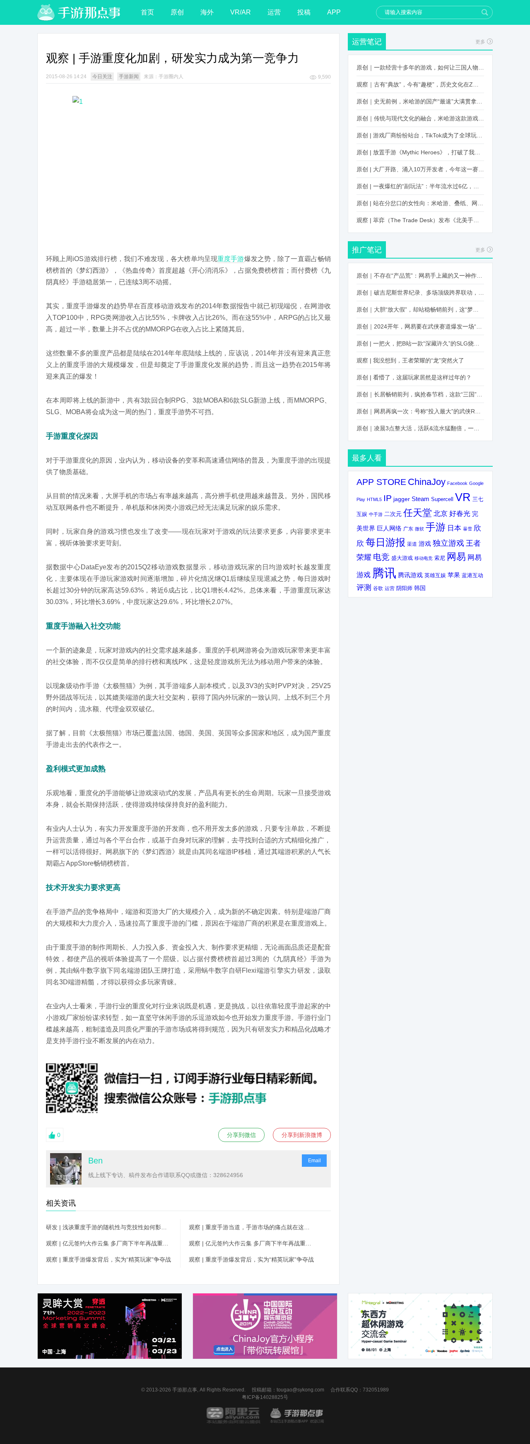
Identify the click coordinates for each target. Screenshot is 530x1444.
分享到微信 (241, 1135)
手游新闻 (129, 76)
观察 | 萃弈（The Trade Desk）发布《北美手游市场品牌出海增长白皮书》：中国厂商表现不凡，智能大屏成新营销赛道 (420, 220)
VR (463, 497)
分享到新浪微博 (302, 1135)
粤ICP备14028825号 (265, 1397)
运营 (274, 12)
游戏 (425, 543)
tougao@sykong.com (300, 1390)
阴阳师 (404, 588)
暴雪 (467, 528)
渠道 (412, 544)
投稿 (304, 12)
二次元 (393, 514)
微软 (419, 528)
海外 (207, 12)
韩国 (420, 588)
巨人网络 (389, 528)
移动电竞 (423, 558)
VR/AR (240, 12)
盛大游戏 (402, 558)
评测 (364, 587)
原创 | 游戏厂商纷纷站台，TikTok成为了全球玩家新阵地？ (420, 135)
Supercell (442, 499)
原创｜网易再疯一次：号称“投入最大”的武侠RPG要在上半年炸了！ (420, 411)
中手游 (376, 514)
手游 (436, 527)
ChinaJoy (427, 482)
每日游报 (385, 542)
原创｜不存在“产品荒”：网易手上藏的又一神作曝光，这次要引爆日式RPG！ (420, 275)
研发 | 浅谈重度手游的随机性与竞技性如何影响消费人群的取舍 (109, 1227)
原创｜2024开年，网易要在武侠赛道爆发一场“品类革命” (420, 326)
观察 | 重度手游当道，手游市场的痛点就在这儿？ (252, 1227)
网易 (456, 556)
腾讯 (384, 573)
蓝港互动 (472, 575)
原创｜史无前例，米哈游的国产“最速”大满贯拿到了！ (420, 101)
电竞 (381, 556)
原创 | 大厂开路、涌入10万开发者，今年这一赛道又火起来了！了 (420, 169)
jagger (401, 499)
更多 (480, 42)
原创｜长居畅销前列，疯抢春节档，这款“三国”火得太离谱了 (420, 394)
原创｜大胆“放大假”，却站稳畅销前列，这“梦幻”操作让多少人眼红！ (420, 309)
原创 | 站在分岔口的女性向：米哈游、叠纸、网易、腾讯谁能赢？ (420, 203)
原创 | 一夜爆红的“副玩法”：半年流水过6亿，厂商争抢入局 (420, 186)
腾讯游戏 (410, 574)
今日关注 (102, 76)
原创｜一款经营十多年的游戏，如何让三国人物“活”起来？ (420, 67)
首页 (147, 12)
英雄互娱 (435, 575)
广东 (408, 528)
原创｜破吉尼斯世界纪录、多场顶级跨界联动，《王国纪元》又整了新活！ (420, 292)
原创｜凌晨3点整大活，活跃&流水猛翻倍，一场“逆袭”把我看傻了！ (420, 428)
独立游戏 (448, 543)
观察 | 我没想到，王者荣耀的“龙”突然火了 (410, 360)
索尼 (439, 558)
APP (334, 12)
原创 (177, 12)
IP (387, 498)
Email (314, 1160)
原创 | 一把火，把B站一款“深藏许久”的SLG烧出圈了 (420, 343)
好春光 (459, 513)
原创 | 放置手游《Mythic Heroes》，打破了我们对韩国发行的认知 (420, 152)
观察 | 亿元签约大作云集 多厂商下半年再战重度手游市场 (109, 1243)
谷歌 (378, 588)
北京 (441, 513)
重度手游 (230, 258)
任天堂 (417, 512)
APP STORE (381, 482)
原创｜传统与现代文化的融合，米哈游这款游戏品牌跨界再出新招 (420, 118)
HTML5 (374, 499)
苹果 (454, 574)
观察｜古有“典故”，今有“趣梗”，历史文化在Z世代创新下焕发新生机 (420, 84)
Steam (420, 498)
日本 (454, 528)
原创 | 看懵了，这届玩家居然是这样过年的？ (414, 377)
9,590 (324, 77)
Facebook (457, 483)
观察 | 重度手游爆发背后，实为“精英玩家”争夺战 (108, 1259)
